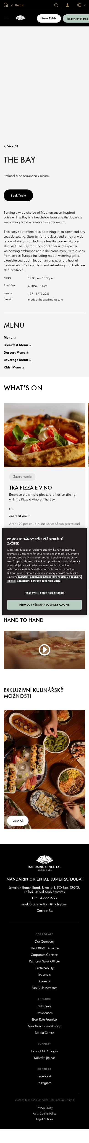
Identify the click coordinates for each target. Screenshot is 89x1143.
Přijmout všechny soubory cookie (44, 604)
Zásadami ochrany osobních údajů (39, 581)
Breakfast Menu (16, 345)
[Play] (44, 650)
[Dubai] (20, 18)
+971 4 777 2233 (39, 294)
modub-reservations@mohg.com (44, 904)
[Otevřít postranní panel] (6, 18)
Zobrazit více (18, 516)
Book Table (49, 18)
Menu (8, 337)
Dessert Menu (14, 352)
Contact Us (45, 910)
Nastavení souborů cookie (45, 593)
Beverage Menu (16, 360)
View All (12, 146)
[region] (44, 571)
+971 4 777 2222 (44, 898)
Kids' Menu (12, 367)
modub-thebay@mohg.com (45, 299)
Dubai (18, 5)
